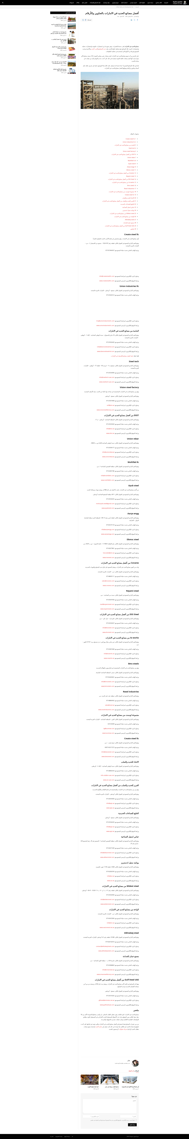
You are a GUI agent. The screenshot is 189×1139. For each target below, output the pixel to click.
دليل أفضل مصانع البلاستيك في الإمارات (122, 356)
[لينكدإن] (131, 20)
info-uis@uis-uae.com (107, 775)
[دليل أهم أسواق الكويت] (90, 1080)
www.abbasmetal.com (107, 857)
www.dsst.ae (110, 433)
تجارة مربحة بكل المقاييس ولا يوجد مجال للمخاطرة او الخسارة (58, 25)
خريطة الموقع (67, 1136)
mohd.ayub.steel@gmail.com (105, 503)
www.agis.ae (110, 808)
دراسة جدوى (150, 2)
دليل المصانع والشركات (95, 2)
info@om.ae (110, 923)
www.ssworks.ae (109, 658)
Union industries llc (129, 142)
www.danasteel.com (108, 756)
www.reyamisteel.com (107, 609)
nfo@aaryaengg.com (107, 529)
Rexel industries (130, 188)
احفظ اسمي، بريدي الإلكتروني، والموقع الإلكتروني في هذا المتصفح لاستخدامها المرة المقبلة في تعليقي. (112, 1120)
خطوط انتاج (142, 2)
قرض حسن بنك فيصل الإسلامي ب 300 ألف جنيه (58, 40)
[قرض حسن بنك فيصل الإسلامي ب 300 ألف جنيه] (72, 41)
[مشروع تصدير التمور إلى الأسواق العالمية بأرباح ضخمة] (72, 48)
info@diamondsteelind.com (105, 347)
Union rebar (131, 157)
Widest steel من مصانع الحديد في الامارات (123, 213)
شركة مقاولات (123, 1029)
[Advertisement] (110, 34)
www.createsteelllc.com (106, 281)
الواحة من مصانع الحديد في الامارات (125, 216)
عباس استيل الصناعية (129, 207)
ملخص (133, 229)
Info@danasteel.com (107, 752)
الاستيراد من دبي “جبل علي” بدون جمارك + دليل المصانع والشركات (59, 62)
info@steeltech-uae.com (106, 377)
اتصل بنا (51, 1136)
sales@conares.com (108, 581)
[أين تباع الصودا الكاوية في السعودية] (130, 1080)
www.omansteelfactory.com (105, 974)
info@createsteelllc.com (106, 276)
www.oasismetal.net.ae (107, 927)
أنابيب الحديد (94, 49)
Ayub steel (132, 164)
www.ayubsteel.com (108, 508)
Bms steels (131, 185)
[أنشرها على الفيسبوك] (137, 20)
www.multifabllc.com (107, 480)
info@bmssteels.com (107, 681)
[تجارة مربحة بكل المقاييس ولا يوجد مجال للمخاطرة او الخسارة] (72, 26)
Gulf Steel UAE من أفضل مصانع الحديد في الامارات (120, 226)
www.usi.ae (110, 880)
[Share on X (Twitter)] (134, 20)
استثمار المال (124, 2)
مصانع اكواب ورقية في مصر (112, 1087)
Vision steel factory (129, 151)
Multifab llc (132, 160)
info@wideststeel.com (107, 899)
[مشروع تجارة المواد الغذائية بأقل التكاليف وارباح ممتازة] (72, 56)
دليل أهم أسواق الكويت (93, 1087)
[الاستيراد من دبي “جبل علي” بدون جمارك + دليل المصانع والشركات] (72, 63)
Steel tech (132, 148)
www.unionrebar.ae (108, 457)
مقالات (77, 2)
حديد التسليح (102, 49)
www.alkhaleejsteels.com (106, 951)
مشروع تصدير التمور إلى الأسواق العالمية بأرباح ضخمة (59, 47)
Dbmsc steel (131, 170)
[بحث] (3, 2)
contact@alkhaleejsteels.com (105, 946)
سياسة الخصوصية (58, 1136)
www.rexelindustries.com (106, 709)
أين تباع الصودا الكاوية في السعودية (130, 1087)
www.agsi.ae (110, 831)
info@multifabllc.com (107, 475)
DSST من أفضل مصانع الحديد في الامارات (123, 154)
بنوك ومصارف (106, 2)
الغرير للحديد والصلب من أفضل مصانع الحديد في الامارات (119, 201)
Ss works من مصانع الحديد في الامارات (124, 182)
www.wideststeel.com (107, 904)
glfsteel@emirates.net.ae (106, 1000)
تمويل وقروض (115, 2)
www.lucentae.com (108, 733)
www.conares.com (108, 585)
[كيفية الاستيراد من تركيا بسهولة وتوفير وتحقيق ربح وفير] (72, 19)
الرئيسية (166, 2)
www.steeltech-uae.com (106, 382)
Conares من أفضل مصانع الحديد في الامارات (122, 173)
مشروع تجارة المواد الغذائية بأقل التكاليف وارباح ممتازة (59, 54)
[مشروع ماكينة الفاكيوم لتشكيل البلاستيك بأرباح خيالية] (72, 71)
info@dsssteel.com (108, 628)
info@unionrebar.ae (108, 452)
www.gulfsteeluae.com (107, 1005)
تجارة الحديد (98, 1027)
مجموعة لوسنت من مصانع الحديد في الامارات (122, 192)
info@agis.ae (110, 803)
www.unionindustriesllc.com (105, 325)
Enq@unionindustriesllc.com (105, 321)
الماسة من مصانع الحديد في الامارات (125, 145)
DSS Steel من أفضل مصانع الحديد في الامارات (122, 179)
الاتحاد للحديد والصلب (129, 198)
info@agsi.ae (110, 827)
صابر (135, 16)
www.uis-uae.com (108, 780)
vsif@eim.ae (110, 405)
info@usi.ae (110, 876)
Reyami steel (131, 176)
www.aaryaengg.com (107, 534)
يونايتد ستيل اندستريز (129, 210)
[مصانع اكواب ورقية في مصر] (110, 1080)
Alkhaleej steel (130, 220)
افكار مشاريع (159, 2)
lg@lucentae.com (109, 728)
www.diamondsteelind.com (105, 351)
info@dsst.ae (110, 429)
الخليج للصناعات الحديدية (128, 204)
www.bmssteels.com (107, 686)
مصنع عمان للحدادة (130, 223)
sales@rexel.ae (109, 705)
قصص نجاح (84, 2)
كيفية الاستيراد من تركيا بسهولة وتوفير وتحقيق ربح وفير (59, 17)
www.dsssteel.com (108, 632)
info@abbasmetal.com (107, 853)
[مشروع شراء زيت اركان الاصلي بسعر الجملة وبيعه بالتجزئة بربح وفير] (72, 34)
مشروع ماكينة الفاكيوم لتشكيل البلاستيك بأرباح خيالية (59, 69)
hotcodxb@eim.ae (108, 553)
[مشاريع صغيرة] (179, 2)
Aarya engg (131, 167)
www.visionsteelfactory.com (105, 410)
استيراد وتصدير (133, 2)
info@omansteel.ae (108, 970)
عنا (72, 1136)
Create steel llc (131, 139)
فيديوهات (71, 2)
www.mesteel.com (108, 557)
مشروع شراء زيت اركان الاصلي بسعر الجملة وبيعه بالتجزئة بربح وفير (58, 32)
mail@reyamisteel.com (107, 604)
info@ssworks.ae (109, 653)
